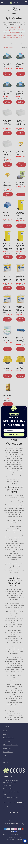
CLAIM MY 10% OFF (14, 434)
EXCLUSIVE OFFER (14, 414)
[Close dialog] (24, 408)
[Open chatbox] (25, 841)
